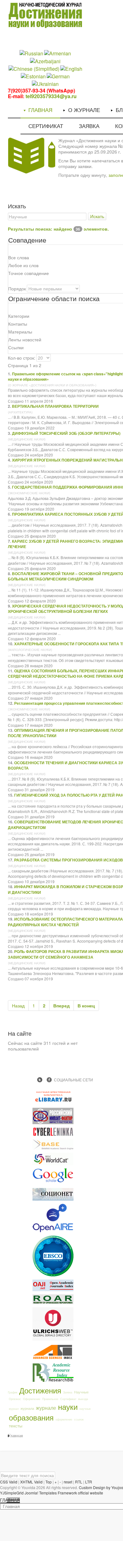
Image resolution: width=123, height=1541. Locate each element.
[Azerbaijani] (45, 60)
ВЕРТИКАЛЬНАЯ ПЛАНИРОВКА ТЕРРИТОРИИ (55, 406)
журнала (27, 1408)
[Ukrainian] (45, 83)
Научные (81, 1391)
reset (68, 1481)
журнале (46, 1407)
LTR (88, 1481)
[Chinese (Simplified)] (34, 68)
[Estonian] (33, 76)
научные (85, 1409)
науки (68, 1406)
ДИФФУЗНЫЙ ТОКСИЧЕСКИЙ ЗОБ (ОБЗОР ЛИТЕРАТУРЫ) (66, 433)
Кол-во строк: (21, 358)
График (12, 1392)
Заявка (67, 1392)
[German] (58, 76)
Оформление (31, 1399)
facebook (49, 1079)
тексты (15, 1425)
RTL (78, 1481)
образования (31, 1417)
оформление (64, 1419)
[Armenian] (57, 53)
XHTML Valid (31, 1481)
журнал (14, 1409)
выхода (83, 1399)
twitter (39, 1079)
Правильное (50, 1399)
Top (48, 1481)
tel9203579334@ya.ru (51, 96)
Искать (97, 216)
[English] (71, 68)
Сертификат (68, 1399)
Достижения (40, 1390)
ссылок (79, 1419)
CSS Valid (8, 1481)
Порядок (17, 288)
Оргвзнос (15, 1399)
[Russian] (31, 53)
